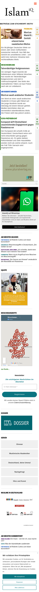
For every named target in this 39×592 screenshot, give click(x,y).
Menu (35, 3)
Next (31, 512)
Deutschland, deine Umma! (19, 463)
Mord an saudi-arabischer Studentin (17, 95)
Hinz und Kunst (19, 481)
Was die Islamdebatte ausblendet (15, 544)
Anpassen (19, 582)
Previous (7, 512)
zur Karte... (5, 369)
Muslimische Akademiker (19, 453)
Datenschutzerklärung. (22, 402)
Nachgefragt (19, 472)
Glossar (19, 444)
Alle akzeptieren (19, 576)
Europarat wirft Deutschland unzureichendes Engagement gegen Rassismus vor (17, 124)
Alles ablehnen (19, 587)
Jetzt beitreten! (19, 227)
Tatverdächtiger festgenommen (15, 68)
